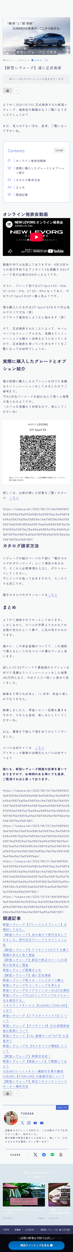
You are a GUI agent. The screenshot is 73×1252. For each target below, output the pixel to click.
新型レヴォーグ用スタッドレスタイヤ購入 (33, 980)
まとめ (20, 187)
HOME (6, 1229)
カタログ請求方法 (28, 180)
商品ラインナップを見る (34, 1245)
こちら (14, 498)
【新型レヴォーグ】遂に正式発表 (27, 975)
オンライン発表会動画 (31, 161)
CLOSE (59, 150)
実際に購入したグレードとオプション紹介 (40, 170)
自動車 (17, 1229)
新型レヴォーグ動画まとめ (22, 970)
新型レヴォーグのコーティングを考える (32, 985)
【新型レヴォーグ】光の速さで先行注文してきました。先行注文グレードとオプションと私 (35, 939)
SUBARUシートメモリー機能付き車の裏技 (33, 1071)
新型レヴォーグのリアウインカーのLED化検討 (36, 990)
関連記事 (22, 195)
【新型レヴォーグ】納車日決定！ (27, 1056)
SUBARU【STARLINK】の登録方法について (34, 1076)
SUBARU (38, 60)
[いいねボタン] (7, 90)
